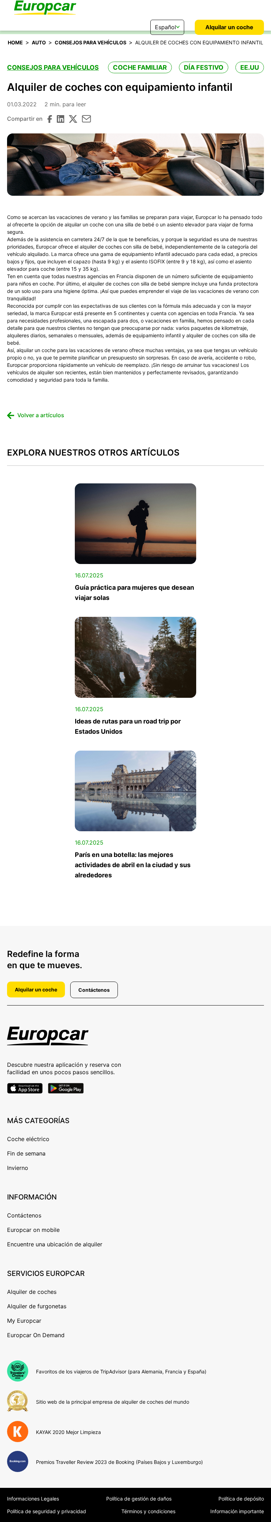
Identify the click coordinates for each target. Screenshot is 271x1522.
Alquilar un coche (229, 27)
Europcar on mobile (33, 1229)
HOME (15, 42)
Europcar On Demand (36, 1335)
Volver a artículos (40, 415)
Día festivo (203, 67)
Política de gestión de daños (138, 1499)
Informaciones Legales (33, 1499)
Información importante (237, 1511)
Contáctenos (94, 990)
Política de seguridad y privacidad (46, 1511)
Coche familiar (140, 67)
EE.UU (249, 67)
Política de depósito (241, 1499)
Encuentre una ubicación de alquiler (54, 1244)
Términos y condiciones (148, 1511)
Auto (39, 42)
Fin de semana (26, 1153)
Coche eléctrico (28, 1138)
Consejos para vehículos (90, 42)
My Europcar (24, 1320)
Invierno (17, 1167)
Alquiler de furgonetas (36, 1306)
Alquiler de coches (31, 1291)
